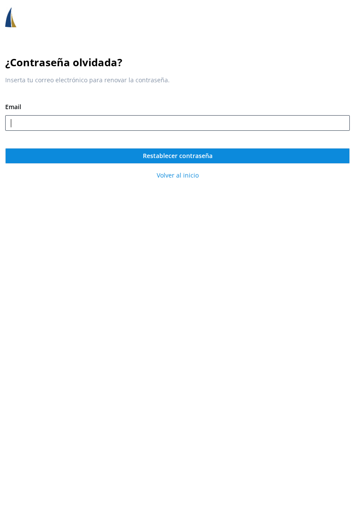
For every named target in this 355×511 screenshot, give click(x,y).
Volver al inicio (178, 175)
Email (13, 107)
